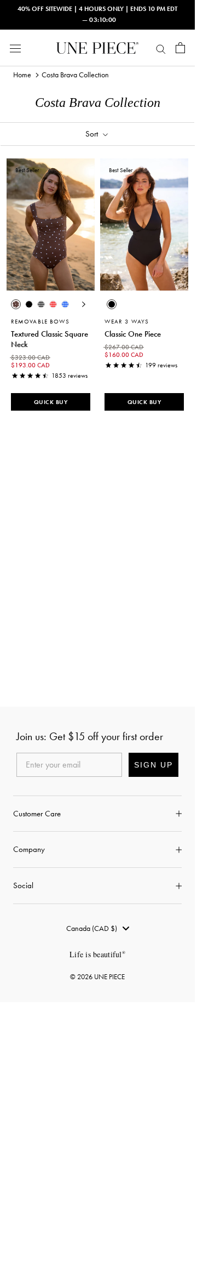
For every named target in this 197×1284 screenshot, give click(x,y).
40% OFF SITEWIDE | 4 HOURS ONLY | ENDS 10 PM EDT (97, 8)
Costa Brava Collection (75, 74)
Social (23, 885)
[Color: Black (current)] (112, 304)
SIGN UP (153, 764)
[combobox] (98, 928)
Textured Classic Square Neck (49, 339)
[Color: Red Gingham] (53, 304)
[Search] (161, 48)
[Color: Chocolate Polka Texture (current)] (16, 304)
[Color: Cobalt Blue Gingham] (65, 304)
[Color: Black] (29, 304)
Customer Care (37, 813)
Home (22, 74)
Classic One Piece (133, 333)
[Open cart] (180, 47)
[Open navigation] (15, 48)
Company (29, 849)
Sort (92, 133)
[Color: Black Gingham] (41, 304)
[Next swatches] (83, 304)
